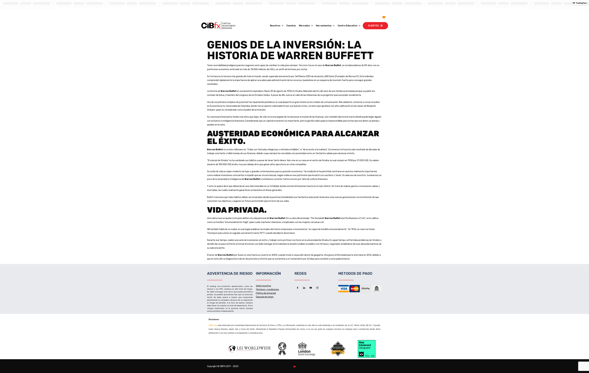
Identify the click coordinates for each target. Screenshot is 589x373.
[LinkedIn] (304, 288)
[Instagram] (317, 288)
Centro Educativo (347, 26)
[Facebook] (297, 288)
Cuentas (291, 26)
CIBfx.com (213, 325)
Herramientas (324, 26)
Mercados (304, 26)
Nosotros (275, 26)
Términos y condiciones (267, 289)
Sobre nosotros (263, 286)
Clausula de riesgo (264, 297)
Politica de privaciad (266, 293)
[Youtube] (310, 288)
